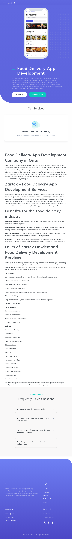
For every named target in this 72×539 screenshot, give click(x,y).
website (60, 203)
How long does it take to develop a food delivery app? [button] (32, 443)
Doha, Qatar (9, 514)
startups (41, 236)
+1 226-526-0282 (49, 517)
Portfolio (46, 495)
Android (10, 206)
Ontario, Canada (10, 520)
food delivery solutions (46, 221)
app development (44, 263)
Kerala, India (9, 517)
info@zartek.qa (48, 514)
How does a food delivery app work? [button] (31, 409)
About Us (46, 488)
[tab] (36, 409)
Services (46, 492)
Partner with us (48, 499)
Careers (45, 502)
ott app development (48, 383)
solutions (14, 172)
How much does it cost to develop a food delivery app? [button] (33, 419)
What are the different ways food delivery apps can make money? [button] (33, 431)
